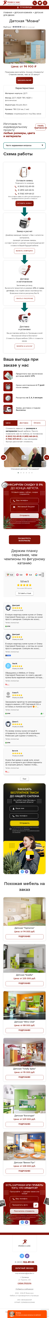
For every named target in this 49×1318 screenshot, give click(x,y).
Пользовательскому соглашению (19, 523)
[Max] (26, 872)
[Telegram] (22, 872)
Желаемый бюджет (26, 507)
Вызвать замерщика (24, 251)
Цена (8, 423)
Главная (7, 13)
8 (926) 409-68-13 (26, 194)
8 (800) (24, 1262)
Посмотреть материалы (24, 540)
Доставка (24, 423)
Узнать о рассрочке (24, 298)
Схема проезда (24, 1283)
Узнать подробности (40, 127)
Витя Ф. (15, 751)
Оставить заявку (24, 203)
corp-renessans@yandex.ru (24, 1273)
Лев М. (14, 663)
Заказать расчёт (25, 80)
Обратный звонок (24, 1268)
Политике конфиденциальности (25, 521)
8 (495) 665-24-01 (26, 190)
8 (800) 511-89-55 (26, 187)
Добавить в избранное (24, 1289)
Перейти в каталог (25, 346)
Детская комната (23, 13)
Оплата (37, 423)
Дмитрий (16, 634)
